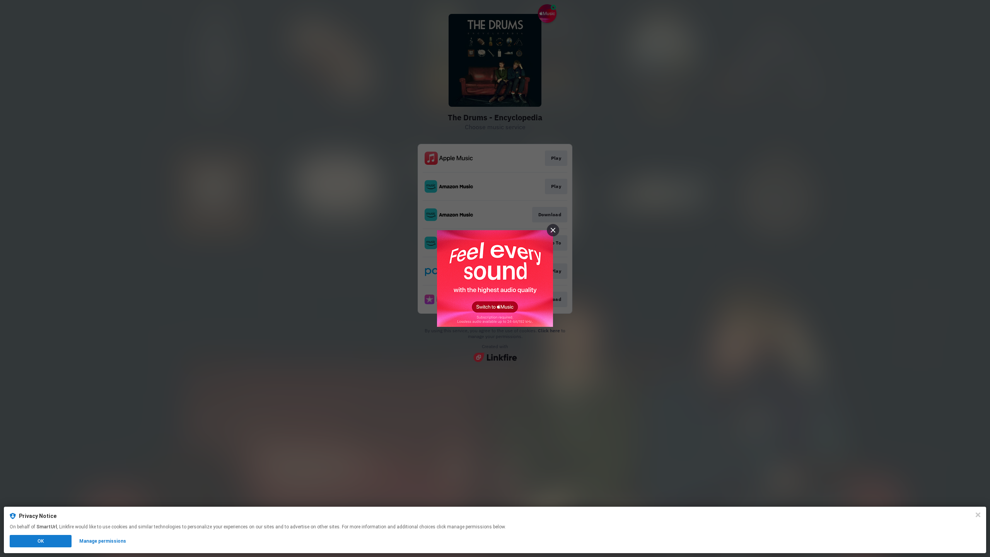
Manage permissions (102, 541)
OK (41, 541)
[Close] (978, 515)
